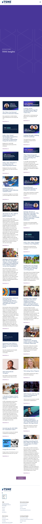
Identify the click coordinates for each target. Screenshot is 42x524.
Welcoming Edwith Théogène (8, 372)
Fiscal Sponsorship (5, 519)
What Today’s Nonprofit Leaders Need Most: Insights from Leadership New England (31, 157)
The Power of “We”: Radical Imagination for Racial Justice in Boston (10, 215)
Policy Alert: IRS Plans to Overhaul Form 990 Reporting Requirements (10, 164)
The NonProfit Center (23, 505)
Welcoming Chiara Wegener (31, 371)
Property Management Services (25, 510)
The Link (21, 506)
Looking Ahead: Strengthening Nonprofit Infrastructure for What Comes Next (31, 110)
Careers (3, 509)
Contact (3, 510)
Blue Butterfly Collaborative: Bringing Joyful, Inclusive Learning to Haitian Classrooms (31, 341)
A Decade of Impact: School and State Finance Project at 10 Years (10, 397)
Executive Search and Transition (7, 522)
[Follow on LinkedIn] (2, 493)
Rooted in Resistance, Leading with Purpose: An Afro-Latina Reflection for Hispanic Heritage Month (31, 421)
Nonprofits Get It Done (9, 449)
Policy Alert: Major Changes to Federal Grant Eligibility (31, 243)
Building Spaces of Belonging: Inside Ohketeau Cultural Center (10, 190)
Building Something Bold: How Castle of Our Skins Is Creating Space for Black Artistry (31, 443)
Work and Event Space (23, 503)
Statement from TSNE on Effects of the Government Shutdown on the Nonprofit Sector (10, 345)
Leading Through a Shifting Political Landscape (31, 136)
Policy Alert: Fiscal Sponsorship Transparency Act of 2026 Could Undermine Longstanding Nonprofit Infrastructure (10, 138)
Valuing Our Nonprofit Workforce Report (26, 519)
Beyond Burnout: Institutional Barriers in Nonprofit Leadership (30, 189)
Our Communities (23, 508)
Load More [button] (20, 478)
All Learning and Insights (24, 517)
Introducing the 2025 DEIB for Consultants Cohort (10, 428)
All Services (4, 517)
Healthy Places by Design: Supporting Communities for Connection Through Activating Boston (31, 268)
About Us (3, 507)
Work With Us (4, 512)
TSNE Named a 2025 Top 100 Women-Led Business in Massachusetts (31, 395)
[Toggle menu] (40, 2)
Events (21, 522)
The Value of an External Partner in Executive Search (10, 112)
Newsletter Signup (23, 520)
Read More (5, 121)
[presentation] (31, 106)
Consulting (4, 520)
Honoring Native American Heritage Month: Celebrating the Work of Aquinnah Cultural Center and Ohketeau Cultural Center (10, 301)
